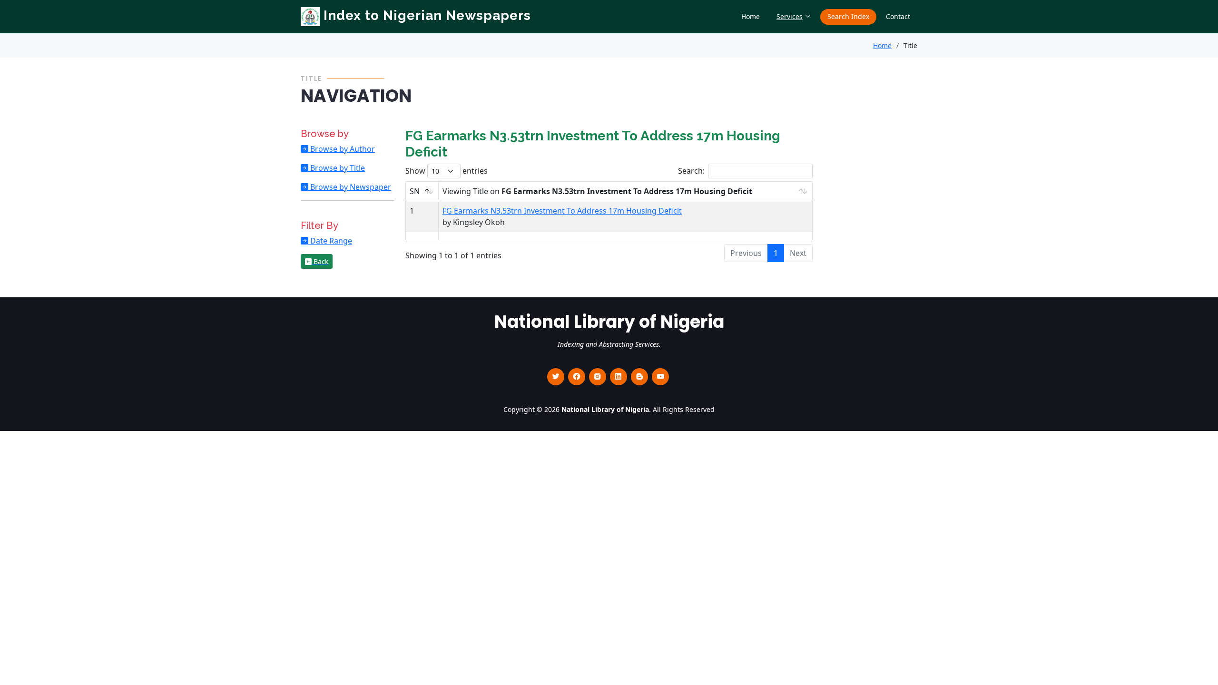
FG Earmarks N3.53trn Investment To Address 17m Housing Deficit (562, 211)
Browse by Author (341, 149)
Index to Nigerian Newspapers (425, 15)
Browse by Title (336, 168)
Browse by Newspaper (349, 187)
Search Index (848, 16)
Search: (691, 171)
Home (750, 16)
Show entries (446, 171)
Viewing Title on (597, 191)
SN (415, 191)
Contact (898, 16)
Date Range (330, 240)
